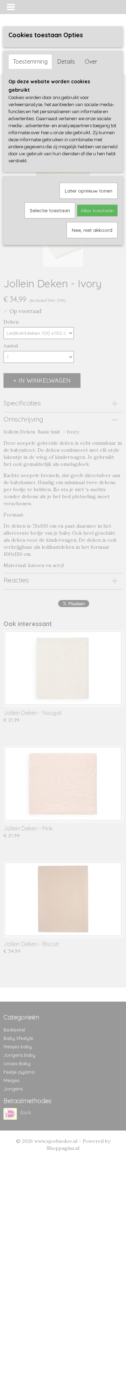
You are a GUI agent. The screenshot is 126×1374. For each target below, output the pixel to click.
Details (66, 61)
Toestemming (30, 61)
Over (91, 61)
